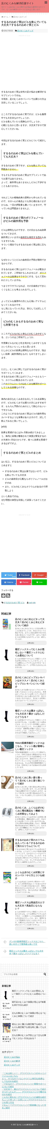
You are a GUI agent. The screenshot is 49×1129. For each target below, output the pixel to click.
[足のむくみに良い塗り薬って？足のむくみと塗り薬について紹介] (7, 782)
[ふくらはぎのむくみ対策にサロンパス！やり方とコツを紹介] (7, 877)
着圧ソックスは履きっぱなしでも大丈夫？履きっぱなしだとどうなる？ (29, 713)
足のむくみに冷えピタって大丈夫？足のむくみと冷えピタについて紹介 (29, 622)
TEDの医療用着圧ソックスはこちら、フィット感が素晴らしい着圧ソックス (29, 746)
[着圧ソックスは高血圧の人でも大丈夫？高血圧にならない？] (7, 907)
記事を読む (30, 643)
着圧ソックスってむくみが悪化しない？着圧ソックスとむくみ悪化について (29, 652)
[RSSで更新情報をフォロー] (8, 595)
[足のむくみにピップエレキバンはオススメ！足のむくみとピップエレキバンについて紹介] (7, 682)
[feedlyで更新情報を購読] (3, 595)
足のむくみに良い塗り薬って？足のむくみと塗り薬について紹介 (29, 780)
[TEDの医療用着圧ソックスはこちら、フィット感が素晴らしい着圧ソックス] (7, 747)
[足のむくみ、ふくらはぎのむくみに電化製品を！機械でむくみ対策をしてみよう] (7, 812)
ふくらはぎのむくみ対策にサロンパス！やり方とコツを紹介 (29, 875)
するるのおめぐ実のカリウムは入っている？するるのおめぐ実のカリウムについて (29, 843)
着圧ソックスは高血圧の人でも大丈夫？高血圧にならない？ (29, 905)
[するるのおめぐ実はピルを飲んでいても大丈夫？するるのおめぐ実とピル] (8, 582)
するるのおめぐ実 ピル (14, 603)
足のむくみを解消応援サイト (17, 3)
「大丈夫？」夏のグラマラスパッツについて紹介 (24, 1089)
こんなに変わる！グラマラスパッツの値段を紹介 (24, 1097)
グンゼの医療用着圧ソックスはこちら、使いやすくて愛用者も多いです (27, 942)
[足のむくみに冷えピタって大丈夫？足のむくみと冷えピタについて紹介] (7, 624)
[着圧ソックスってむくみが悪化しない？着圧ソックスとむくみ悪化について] (7, 654)
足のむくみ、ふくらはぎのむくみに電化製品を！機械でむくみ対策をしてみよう (29, 810)
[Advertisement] (24, 63)
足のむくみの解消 (12, 1061)
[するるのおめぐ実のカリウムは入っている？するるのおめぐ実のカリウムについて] (7, 844)
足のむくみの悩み (12, 1057)
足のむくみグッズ (25, 31)
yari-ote (32, 603)
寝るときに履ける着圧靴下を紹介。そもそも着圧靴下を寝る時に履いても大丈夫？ (29, 1027)
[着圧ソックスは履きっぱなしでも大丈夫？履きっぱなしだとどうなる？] (7, 715)
